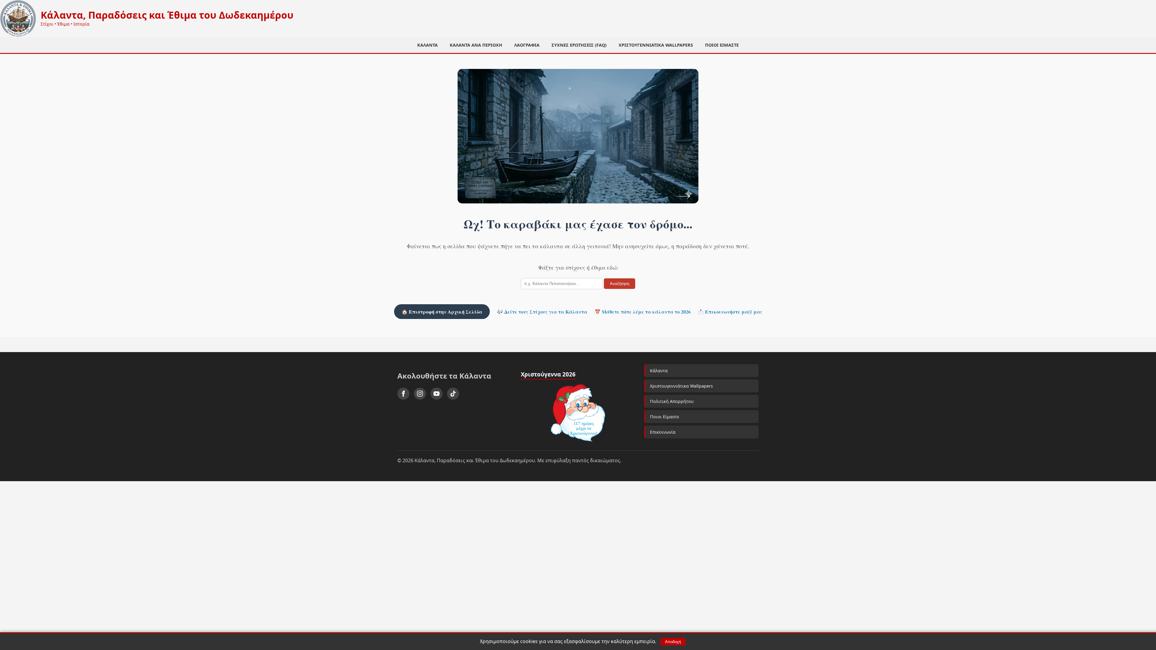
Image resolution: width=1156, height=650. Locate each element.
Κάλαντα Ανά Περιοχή (476, 45)
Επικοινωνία (663, 432)
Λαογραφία (526, 45)
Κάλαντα (427, 45)
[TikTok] (453, 394)
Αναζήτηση (619, 283)
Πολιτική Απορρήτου (672, 401)
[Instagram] (420, 394)
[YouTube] (436, 394)
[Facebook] (403, 394)
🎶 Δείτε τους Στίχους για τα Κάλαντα (542, 311)
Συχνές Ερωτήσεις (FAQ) (579, 45)
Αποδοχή (673, 641)
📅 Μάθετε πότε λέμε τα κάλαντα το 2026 (643, 311)
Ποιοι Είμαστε (722, 45)
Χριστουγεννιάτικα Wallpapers (656, 45)
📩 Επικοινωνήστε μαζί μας (730, 311)
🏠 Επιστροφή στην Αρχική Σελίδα (442, 311)
